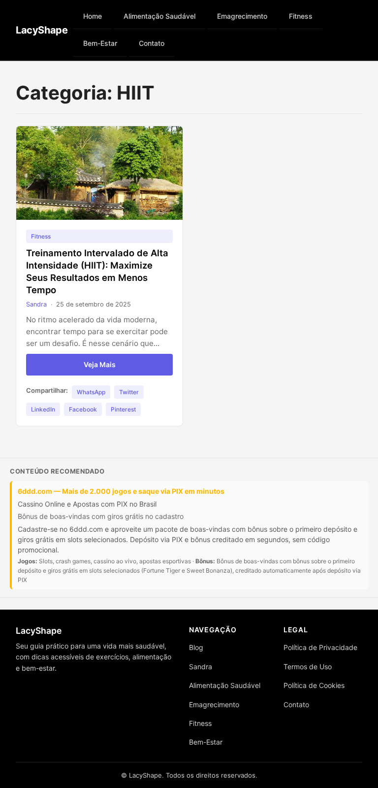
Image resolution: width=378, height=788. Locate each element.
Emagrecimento (242, 16)
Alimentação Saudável (159, 16)
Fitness (301, 16)
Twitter (129, 392)
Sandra (36, 304)
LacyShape (41, 30)
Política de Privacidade (320, 647)
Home (92, 16)
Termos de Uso (308, 666)
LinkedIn (43, 409)
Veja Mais (100, 364)
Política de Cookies (314, 685)
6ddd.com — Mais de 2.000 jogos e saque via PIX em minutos (121, 491)
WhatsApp (91, 392)
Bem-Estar (100, 43)
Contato (151, 43)
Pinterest (123, 409)
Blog (196, 647)
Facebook (83, 409)
